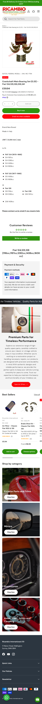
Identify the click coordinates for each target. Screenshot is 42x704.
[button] (33, 11)
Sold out (28, 104)
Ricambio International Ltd (15, 698)
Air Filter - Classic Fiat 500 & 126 (9, 427)
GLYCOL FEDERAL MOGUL (11, 74)
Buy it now (21, 110)
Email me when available (21, 116)
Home (4, 26)
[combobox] (21, 19)
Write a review (21, 238)
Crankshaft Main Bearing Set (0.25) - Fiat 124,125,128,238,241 (20, 27)
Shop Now (11, 497)
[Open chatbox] (37, 699)
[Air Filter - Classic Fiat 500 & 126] (10, 407)
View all (37, 394)
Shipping (14, 92)
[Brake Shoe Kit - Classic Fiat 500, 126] (29, 407)
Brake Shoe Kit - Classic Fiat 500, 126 (28, 426)
